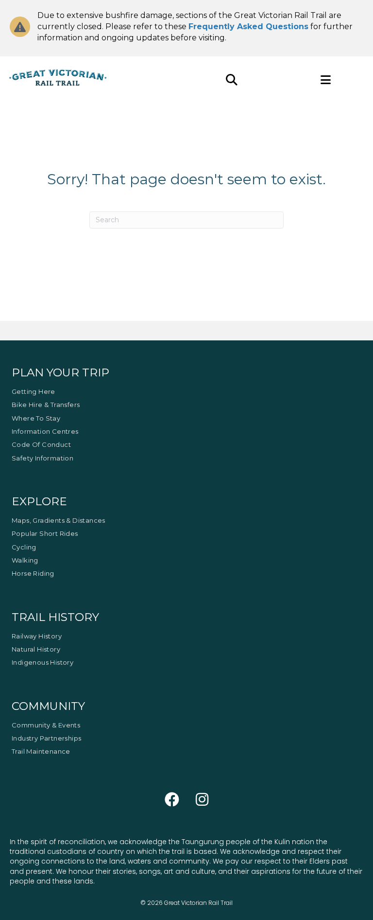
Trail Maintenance (41, 751)
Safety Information (42, 458)
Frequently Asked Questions (248, 26)
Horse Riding (33, 573)
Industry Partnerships (46, 738)
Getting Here (33, 391)
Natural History (36, 649)
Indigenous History (42, 662)
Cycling (24, 547)
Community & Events (46, 725)
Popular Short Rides (45, 533)
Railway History (37, 636)
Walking (25, 560)
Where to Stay (36, 418)
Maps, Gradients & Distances (58, 520)
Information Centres (45, 431)
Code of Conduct (41, 444)
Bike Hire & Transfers (46, 404)
